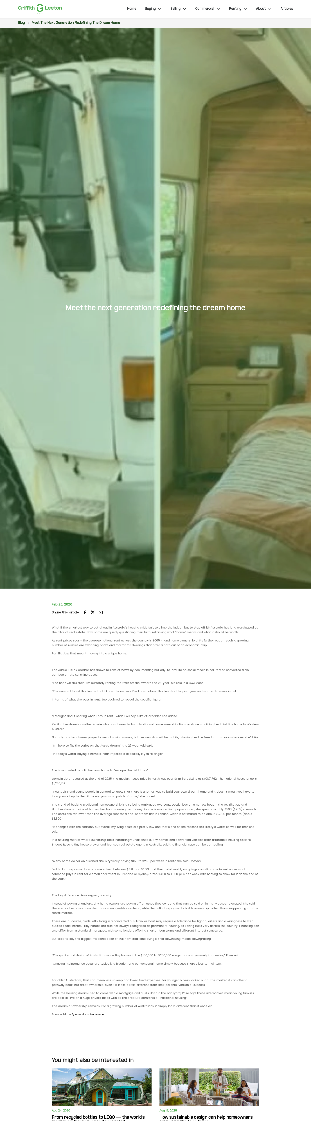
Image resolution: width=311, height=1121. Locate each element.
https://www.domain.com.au (83, 1014)
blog (21, 23)
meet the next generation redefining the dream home (76, 23)
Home (131, 9)
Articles (287, 9)
